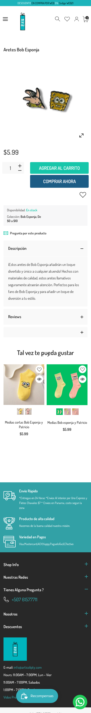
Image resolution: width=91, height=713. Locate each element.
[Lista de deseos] (67, 19)
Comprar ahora (59, 181)
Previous (42, 354)
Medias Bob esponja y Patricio (67, 422)
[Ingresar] (76, 19)
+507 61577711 (24, 599)
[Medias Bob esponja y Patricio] (67, 384)
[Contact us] (80, 702)
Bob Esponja (28, 217)
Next (48, 354)
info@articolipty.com (28, 667)
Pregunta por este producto (28, 233)
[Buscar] (58, 19)
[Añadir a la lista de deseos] (83, 195)
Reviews (14, 316)
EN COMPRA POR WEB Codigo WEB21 (46, 3)
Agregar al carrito (59, 168)
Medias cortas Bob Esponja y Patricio (24, 424)
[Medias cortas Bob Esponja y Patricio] (24, 384)
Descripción (17, 248)
